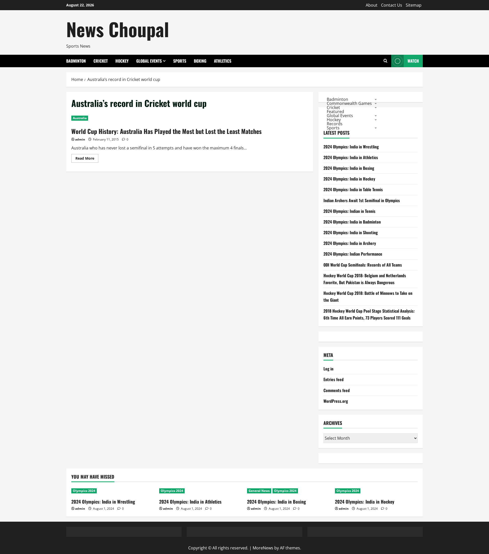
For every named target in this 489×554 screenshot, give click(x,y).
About (371, 5)
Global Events (149, 61)
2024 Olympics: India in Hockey (349, 179)
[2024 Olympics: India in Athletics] (200, 491)
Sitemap (414, 5)
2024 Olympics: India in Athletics (350, 157)
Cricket (100, 61)
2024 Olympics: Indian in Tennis (349, 211)
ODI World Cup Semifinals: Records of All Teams (362, 265)
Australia (80, 118)
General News (259, 491)
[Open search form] (385, 61)
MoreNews (263, 548)
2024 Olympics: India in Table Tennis (353, 189)
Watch (413, 61)
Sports (179, 61)
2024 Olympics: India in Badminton (352, 222)
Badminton (76, 61)
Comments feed (336, 390)
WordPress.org (335, 401)
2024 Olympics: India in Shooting (350, 232)
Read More (86, 159)
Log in (328, 369)
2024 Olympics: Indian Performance (352, 254)
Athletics (222, 61)
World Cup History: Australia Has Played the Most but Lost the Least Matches (166, 131)
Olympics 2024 (84, 491)
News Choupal (117, 29)
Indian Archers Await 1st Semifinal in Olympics (361, 200)
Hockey (122, 61)
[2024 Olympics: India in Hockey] (376, 491)
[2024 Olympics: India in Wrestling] (112, 491)
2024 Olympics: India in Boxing (348, 168)
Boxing (200, 61)
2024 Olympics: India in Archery (349, 243)
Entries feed (333, 379)
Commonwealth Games (349, 103)
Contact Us (391, 5)
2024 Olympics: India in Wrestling (351, 147)
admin (80, 139)
